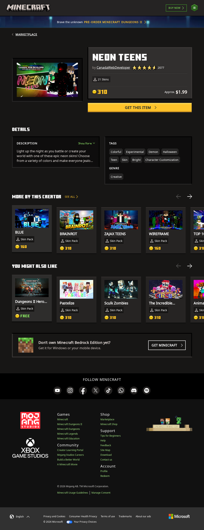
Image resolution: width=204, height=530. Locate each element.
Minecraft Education (68, 438)
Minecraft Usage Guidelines (72, 492)
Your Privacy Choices (85, 521)
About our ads (143, 516)
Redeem (105, 476)
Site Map (105, 450)
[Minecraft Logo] (28, 8)
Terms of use (108, 516)
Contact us (106, 459)
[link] (57, 390)
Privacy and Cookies (54, 516)
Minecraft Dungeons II (69, 424)
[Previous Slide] (178, 196)
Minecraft (62, 419)
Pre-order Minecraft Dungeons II (113, 22)
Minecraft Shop (108, 424)
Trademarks (125, 516)
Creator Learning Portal (70, 450)
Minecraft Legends (67, 433)
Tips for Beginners (110, 435)
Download (106, 455)
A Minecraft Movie (67, 464)
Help (103, 440)
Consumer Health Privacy (83, 516)
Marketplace (26, 34)
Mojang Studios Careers (70, 455)
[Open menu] (194, 8)
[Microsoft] (179, 516)
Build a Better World (68, 459)
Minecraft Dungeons (68, 429)
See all (70, 197)
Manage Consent (100, 492)
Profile (104, 471)
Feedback (105, 445)
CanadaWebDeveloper (113, 67)
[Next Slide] (189, 196)
